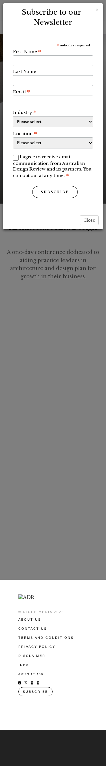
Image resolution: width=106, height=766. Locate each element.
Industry (24, 112)
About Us (29, 619)
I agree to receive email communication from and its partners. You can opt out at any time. (52, 166)
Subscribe (55, 192)
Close (89, 220)
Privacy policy (36, 646)
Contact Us (32, 628)
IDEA (23, 664)
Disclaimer (32, 655)
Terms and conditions (46, 637)
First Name (27, 51)
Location (25, 133)
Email (21, 92)
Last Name (24, 71)
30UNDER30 (31, 674)
